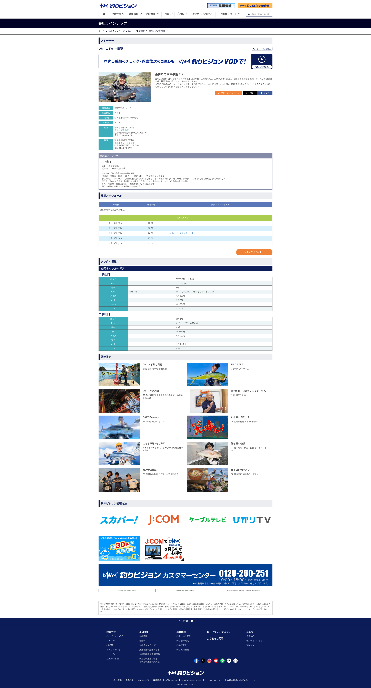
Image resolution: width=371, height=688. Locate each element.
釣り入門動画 (183, 649)
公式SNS (250, 636)
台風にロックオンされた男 (181, 233)
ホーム (102, 31)
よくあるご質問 (215, 638)
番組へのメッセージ (230, 93)
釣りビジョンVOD (115, 636)
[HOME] (104, 14)
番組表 (142, 640)
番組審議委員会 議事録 (185, 591)
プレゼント (251, 645)
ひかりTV (111, 654)
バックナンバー (254, 252)
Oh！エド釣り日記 (136, 31)
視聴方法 (111, 632)
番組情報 (144, 632)
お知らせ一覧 (143, 680)
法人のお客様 (113, 658)
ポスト (252, 93)
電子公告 (129, 680)
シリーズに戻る (263, 49)
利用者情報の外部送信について (241, 680)
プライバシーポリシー (191, 680)
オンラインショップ (255, 640)
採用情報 (157, 680)
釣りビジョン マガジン (219, 632)
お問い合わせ (171, 680)
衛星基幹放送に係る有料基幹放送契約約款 (243, 591)
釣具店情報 (182, 645)
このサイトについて (214, 680)
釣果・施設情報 (184, 636)
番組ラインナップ (116, 31)
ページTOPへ (184, 621)
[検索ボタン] (248, 14)
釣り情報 (181, 632)
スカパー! (111, 640)
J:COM (110, 645)
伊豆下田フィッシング (124, 143)
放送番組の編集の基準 (127, 591)
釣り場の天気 (183, 640)
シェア (266, 93)
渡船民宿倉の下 (121, 130)
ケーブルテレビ (114, 649)
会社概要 (117, 680)
